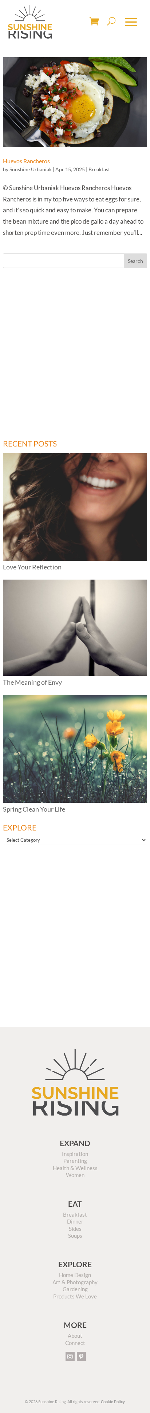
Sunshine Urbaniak (30, 169)
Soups (75, 1235)
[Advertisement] (75, 354)
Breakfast (99, 169)
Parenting (75, 1160)
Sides (75, 1228)
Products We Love (75, 1296)
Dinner (75, 1221)
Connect (75, 1343)
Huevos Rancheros (26, 160)
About (75, 1335)
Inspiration (75, 1153)
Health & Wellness (75, 1168)
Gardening (75, 1289)
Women (75, 1175)
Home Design (75, 1275)
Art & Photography (75, 1282)
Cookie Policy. (113, 1401)
